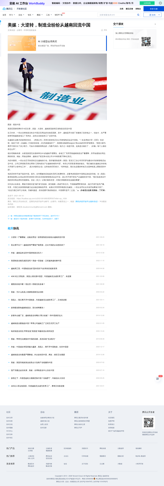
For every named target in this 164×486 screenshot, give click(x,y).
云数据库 (121, 448)
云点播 (102, 464)
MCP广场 (58, 14)
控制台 (138, 8)
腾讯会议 (49, 456)
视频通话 (103, 456)
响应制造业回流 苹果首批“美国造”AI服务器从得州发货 (32, 331)
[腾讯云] (8, 9)
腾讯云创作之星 (79, 424)
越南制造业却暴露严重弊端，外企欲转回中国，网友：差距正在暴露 (38, 354)
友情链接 (111, 427)
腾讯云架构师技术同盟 (82, 421)
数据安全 (31, 464)
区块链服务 (67, 448)
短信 (65, 464)
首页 (4, 14)
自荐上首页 (44, 424)
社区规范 (111, 417)
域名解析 (139, 448)
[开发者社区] (22, 9)
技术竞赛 (43, 427)
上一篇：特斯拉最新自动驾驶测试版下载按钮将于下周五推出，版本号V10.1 (33, 216)
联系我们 (111, 424)
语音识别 (49, 458)
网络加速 (103, 448)
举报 (105, 30)
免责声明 (111, 421)
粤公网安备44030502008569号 (107, 479)
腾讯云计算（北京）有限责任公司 (67, 481)
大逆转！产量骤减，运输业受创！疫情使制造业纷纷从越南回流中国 (38, 237)
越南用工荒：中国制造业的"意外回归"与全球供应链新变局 (34, 268)
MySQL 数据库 (141, 456)
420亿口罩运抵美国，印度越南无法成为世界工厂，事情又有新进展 (37, 386)
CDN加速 (85, 456)
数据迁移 (49, 466)
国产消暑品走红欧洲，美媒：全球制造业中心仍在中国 (32, 370)
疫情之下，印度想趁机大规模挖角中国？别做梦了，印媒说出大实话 (38, 378)
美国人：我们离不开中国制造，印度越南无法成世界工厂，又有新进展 (39, 299)
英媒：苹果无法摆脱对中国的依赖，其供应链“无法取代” (33, 339)
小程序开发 (139, 464)
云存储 (30, 450)
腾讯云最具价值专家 (81, 417)
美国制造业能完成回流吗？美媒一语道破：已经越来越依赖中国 (36, 260)
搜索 (138, 15)
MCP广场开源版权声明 (116, 431)
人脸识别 (31, 456)
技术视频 (9, 427)
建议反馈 (129, 8)
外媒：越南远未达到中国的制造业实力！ (27, 252)
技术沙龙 (9, 424)
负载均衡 (49, 464)
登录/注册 (154, 8)
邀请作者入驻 (45, 421)
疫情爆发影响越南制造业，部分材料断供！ (28, 307)
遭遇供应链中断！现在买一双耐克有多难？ (28, 284)
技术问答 (9, 421)
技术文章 (9, 417)
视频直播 (49, 450)
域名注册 (31, 448)
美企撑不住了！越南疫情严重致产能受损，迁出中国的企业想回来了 (38, 245)
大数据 (120, 464)
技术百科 (9, 434)
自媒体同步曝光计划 (47, 417)
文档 (121, 8)
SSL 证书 (31, 458)
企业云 (66, 456)
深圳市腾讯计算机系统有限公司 (57, 479)
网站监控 (31, 466)
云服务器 (49, 448)
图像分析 (121, 456)
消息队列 (85, 448)
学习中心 (9, 431)
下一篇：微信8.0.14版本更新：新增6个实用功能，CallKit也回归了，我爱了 (33, 219)
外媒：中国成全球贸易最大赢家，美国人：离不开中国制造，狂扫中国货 (39, 346)
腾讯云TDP (78, 427)
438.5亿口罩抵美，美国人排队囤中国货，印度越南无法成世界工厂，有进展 (41, 276)
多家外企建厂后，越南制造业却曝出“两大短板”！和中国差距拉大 (37, 315)
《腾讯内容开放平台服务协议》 (86, 201)
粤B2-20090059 (88, 479)
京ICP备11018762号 (100, 481)
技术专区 (9, 437)
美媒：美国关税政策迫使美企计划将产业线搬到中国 (31, 362)
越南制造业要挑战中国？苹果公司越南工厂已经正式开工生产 (35, 323)
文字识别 (85, 464)
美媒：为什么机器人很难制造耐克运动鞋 (27, 292)
